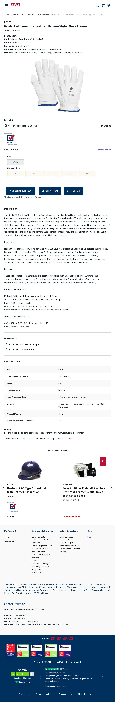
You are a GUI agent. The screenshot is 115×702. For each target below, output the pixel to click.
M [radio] (33, 173)
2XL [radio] (87, 173)
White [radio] (15, 162)
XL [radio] (69, 173)
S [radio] (15, 173)
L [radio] (51, 173)
